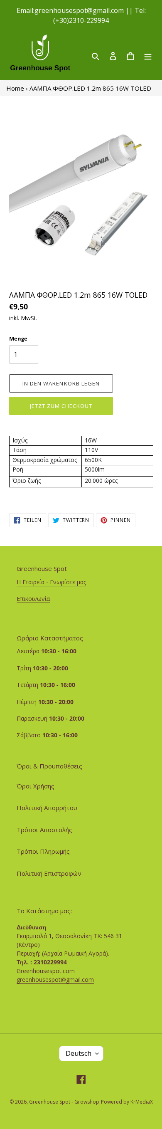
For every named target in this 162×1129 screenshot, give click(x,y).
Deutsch (78, 1053)
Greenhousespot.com (46, 971)
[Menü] (148, 55)
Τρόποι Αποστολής (44, 829)
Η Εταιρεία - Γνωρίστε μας (51, 582)
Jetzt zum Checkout (61, 406)
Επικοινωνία (33, 599)
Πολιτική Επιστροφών (49, 873)
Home (15, 88)
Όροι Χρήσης (35, 786)
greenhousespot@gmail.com (55, 979)
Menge (18, 338)
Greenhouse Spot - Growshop (64, 1101)
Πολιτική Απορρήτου (47, 807)
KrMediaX (141, 1101)
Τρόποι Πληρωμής (43, 851)
